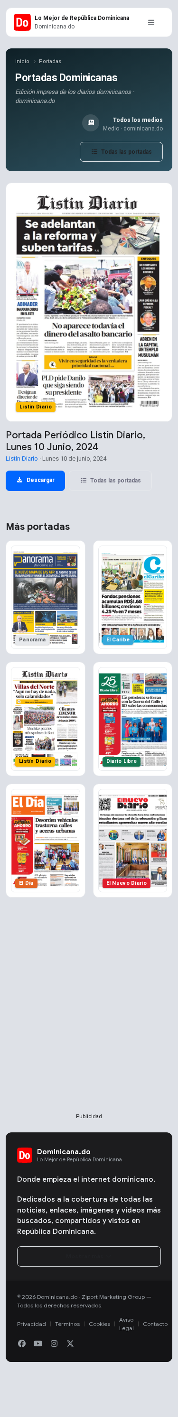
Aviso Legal (126, 1324)
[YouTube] (38, 1344)
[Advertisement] (89, 1021)
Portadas (50, 61)
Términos (67, 1323)
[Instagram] (54, 1344)
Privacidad (31, 1323)
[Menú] (150, 22)
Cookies (99, 1323)
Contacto (155, 1323)
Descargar (40, 480)
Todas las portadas (126, 151)
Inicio (22, 61)
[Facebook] (22, 1344)
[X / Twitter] (70, 1344)
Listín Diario (22, 458)
